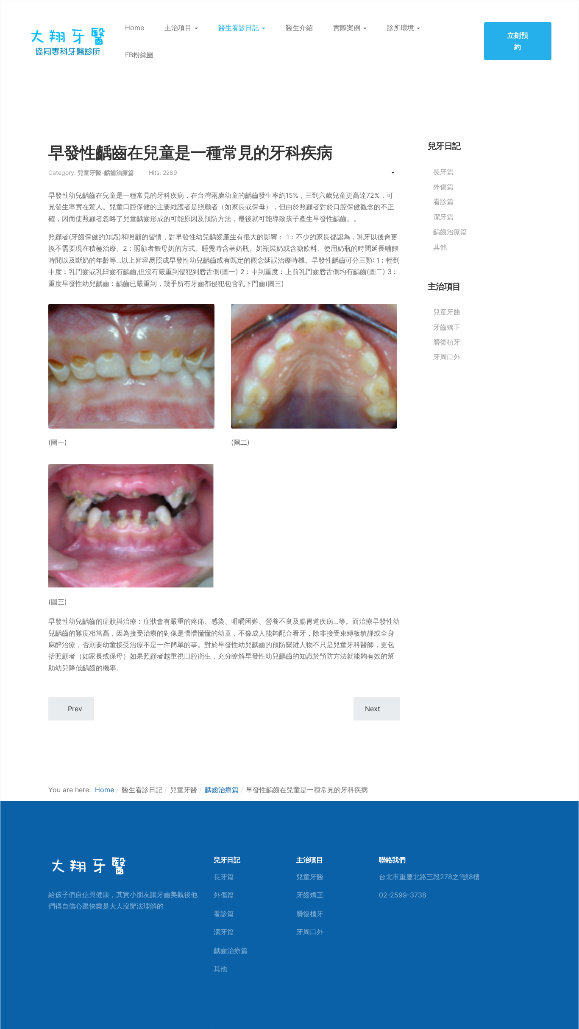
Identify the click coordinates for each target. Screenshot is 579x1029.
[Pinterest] (395, 927)
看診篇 (443, 201)
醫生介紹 (299, 27)
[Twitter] (409, 927)
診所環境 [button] (400, 27)
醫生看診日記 (238, 27)
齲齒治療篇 (450, 231)
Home (134, 27)
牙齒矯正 (446, 327)
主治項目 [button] (178, 27)
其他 (440, 247)
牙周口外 (446, 357)
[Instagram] (423, 927)
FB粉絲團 (139, 54)
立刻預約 (518, 41)
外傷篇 (443, 186)
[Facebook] (382, 927)
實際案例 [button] (346, 27)
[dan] (67, 40)
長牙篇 (443, 172)
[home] (87, 865)
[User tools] (389, 172)
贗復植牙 (446, 342)
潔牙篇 (443, 217)
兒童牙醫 (446, 312)
